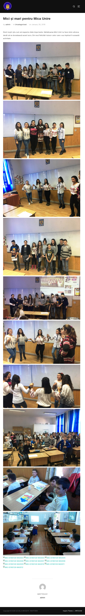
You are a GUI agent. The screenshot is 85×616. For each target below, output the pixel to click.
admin (8, 24)
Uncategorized (21, 24)
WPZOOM (78, 611)
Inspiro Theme (68, 611)
